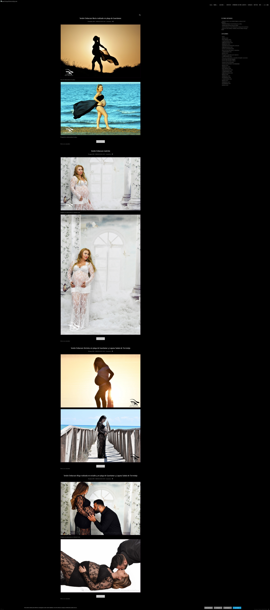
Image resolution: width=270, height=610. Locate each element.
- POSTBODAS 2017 (226, 83)
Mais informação (208, 607)
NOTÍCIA (256, 5)
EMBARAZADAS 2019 (100, 21)
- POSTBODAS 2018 (226, 77)
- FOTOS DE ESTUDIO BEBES (228, 59)
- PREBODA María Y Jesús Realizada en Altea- (231, 23)
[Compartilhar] (112, 21)
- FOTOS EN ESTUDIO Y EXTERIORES (230, 63)
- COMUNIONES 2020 (226, 56)
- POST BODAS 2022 (226, 39)
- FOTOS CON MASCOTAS (227, 48)
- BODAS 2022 (224, 38)
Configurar (218, 607)
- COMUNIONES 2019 (226, 71)
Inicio (211, 5)
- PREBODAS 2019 (225, 66)
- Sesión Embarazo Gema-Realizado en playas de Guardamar (234, 26)
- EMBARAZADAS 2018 (227, 73)
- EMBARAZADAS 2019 (227, 70)
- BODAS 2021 (224, 53)
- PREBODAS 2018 (225, 76)
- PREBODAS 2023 (225, 44)
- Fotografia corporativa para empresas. (230, 54)
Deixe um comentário (65, 144)
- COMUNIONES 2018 (226, 79)
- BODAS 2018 (224, 74)
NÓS (260, 5)
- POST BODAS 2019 (226, 68)
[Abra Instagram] (264, 5)
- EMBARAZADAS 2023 (227, 42)
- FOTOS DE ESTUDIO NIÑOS (228, 60)
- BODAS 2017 (224, 80)
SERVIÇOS (250, 5)
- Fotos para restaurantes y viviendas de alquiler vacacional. (234, 57)
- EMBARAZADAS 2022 (227, 47)
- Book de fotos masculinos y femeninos (230, 50)
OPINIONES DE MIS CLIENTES (239, 5)
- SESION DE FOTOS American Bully (229, 25)
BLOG (215, 5)
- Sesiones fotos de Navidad (227, 62)
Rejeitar (228, 607)
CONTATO (228, 5)
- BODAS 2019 (224, 65)
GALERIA (221, 5)
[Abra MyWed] (266, 5)
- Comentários (109, 21)
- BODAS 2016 (224, 85)
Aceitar (237, 607)
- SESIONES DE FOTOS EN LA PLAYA (230, 45)
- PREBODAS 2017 (225, 82)
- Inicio (223, 36)
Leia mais (100, 141)
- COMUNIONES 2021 (226, 51)
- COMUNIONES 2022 (226, 41)
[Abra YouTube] (268, 5)
